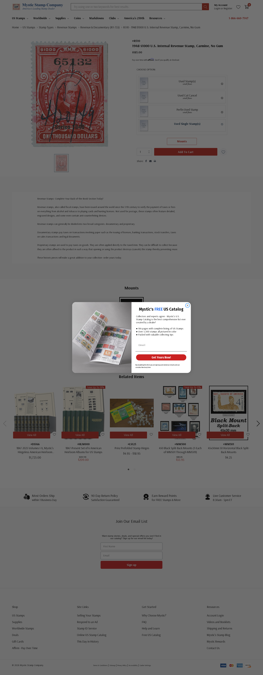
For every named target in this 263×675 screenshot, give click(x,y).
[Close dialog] (187, 305)
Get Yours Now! (161, 357)
